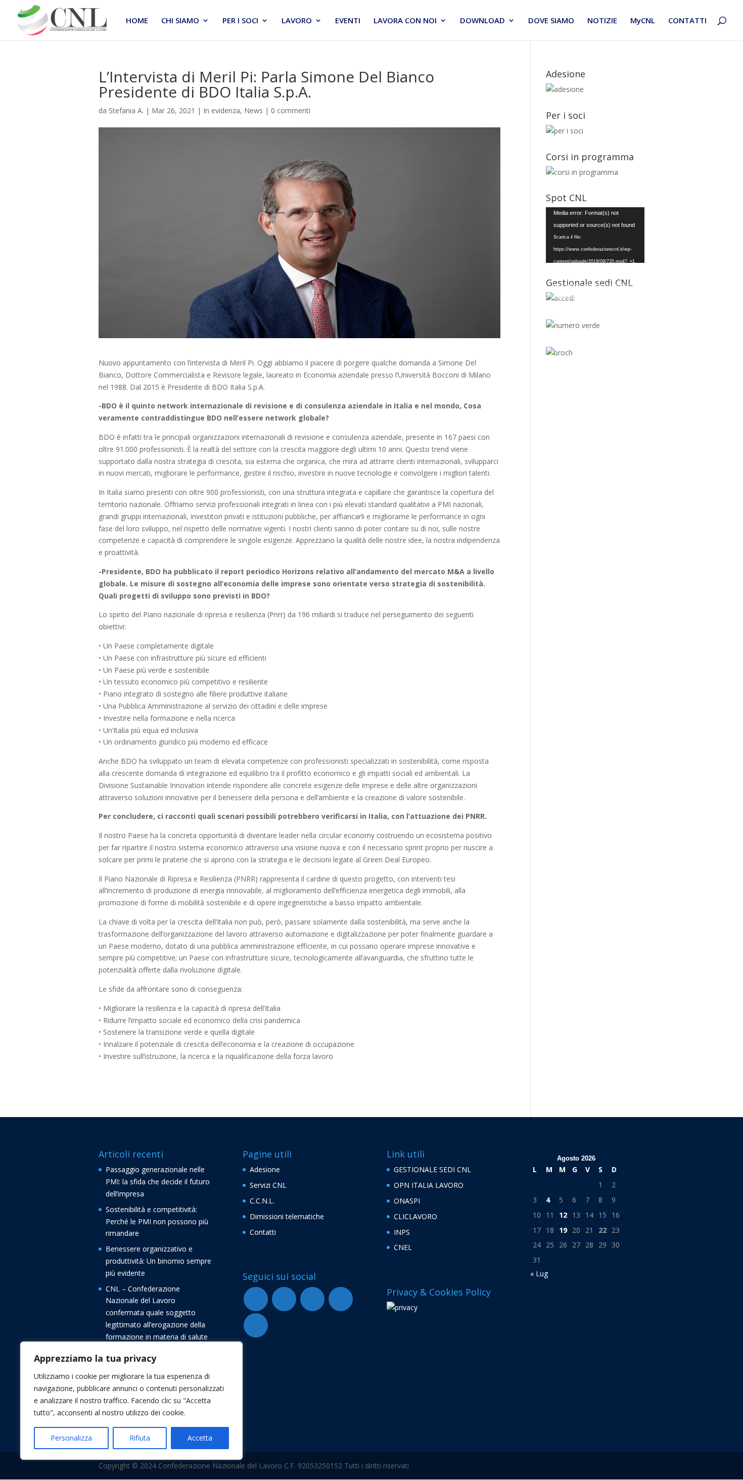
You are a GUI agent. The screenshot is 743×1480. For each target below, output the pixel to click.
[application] (595, 235)
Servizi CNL (268, 1185)
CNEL (403, 1247)
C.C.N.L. (262, 1201)
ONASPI (407, 1201)
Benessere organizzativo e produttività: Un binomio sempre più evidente (158, 1261)
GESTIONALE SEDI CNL (432, 1169)
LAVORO (297, 21)
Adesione (265, 1169)
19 (563, 1230)
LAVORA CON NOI (405, 21)
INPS (402, 1232)
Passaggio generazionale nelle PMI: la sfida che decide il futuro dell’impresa (158, 1181)
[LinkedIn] (256, 1325)
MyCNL (642, 21)
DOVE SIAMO (551, 21)
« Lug (539, 1273)
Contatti (263, 1232)
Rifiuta (139, 1438)
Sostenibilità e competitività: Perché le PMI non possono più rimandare (157, 1221)
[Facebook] (256, 1299)
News (253, 110)
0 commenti (290, 110)
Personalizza (71, 1438)
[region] (131, 1401)
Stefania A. (126, 110)
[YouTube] (284, 1299)
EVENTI (347, 21)
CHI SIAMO (180, 21)
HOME (137, 21)
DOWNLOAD (482, 21)
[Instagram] (341, 1299)
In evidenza (221, 110)
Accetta (200, 1438)
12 (563, 1215)
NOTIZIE (602, 21)
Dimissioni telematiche (287, 1216)
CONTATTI (687, 21)
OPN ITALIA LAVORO (428, 1185)
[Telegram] (312, 1299)
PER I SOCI (240, 21)
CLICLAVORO (415, 1216)
